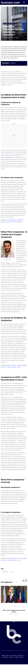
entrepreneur (5, 571)
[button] (24, 2)
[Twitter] (7, 661)
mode (11, 571)
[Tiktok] (15, 661)
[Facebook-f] (10, 661)
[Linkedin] (20, 661)
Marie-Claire (9, 157)
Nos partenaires (13, 655)
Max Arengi (7, 37)
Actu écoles (14, 605)
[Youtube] (12, 661)
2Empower (11, 657)
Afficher (13, 63)
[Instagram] (17, 661)
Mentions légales (5, 655)
